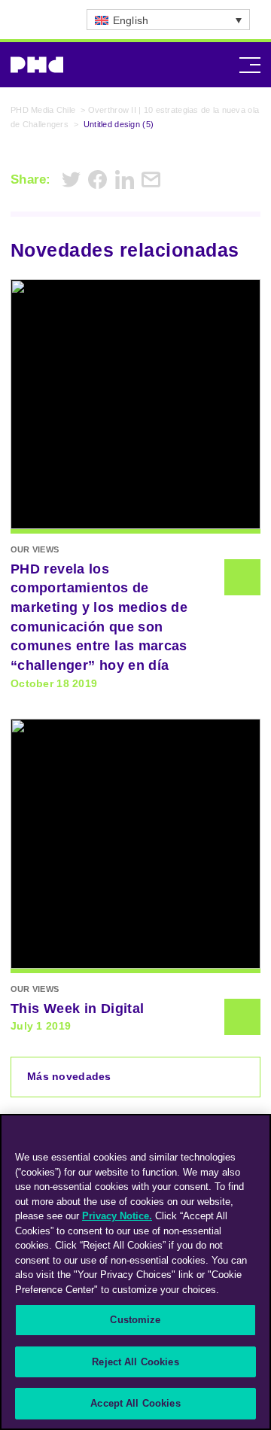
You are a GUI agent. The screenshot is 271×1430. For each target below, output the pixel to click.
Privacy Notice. (117, 1216)
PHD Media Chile (43, 109)
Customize (135, 1319)
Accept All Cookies (135, 1403)
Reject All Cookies (135, 1362)
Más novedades (69, 1076)
